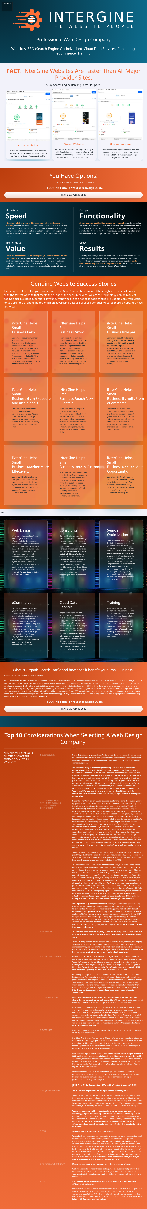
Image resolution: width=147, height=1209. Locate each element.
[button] (7, 6)
